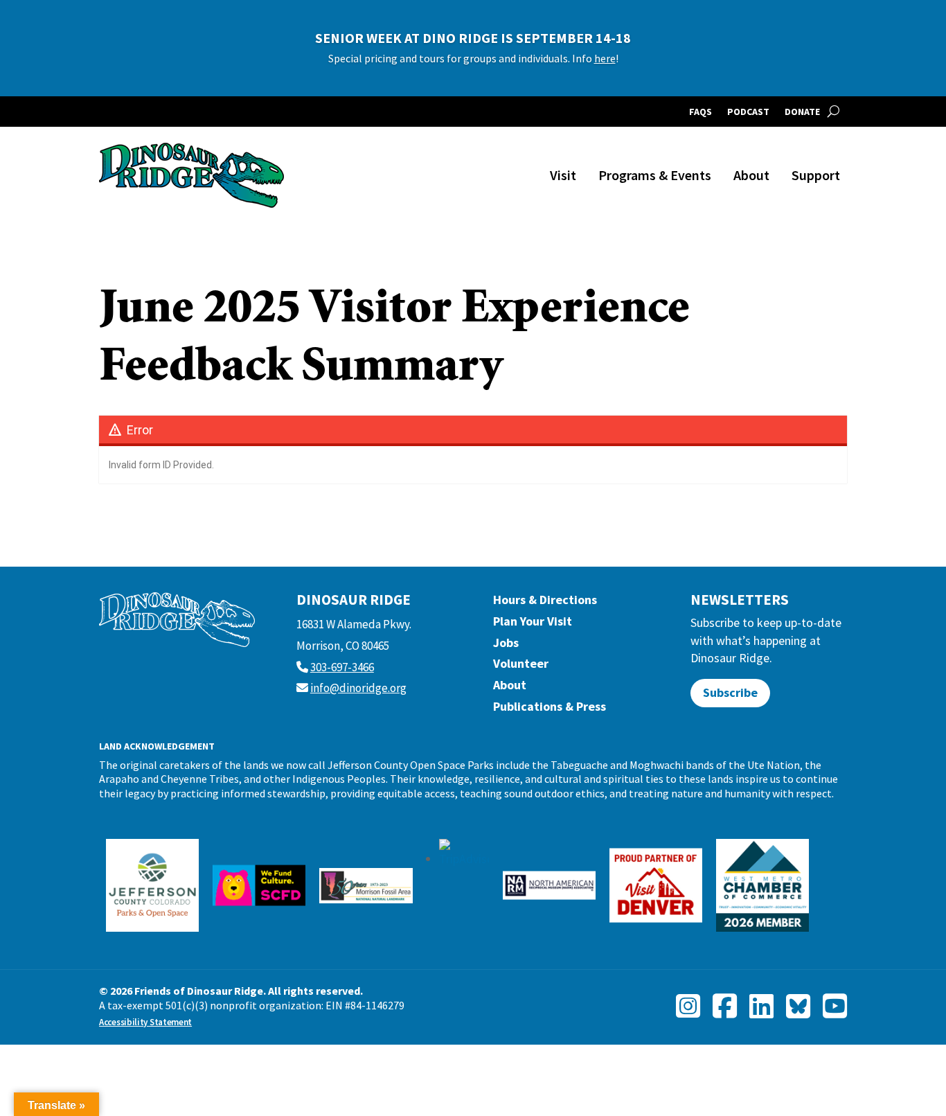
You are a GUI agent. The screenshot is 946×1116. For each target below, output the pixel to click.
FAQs (700, 112)
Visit (563, 175)
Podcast (748, 112)
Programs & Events (654, 175)
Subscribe (730, 692)
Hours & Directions (545, 603)
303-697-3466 (342, 667)
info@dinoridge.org (358, 688)
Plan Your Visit (532, 624)
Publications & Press (549, 710)
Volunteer (520, 667)
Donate (802, 112)
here (605, 58)
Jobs (506, 646)
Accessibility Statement (145, 1022)
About (751, 175)
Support (816, 175)
